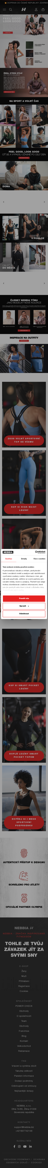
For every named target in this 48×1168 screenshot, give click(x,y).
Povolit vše (24, 598)
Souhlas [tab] (8, 559)
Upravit (22, 606)
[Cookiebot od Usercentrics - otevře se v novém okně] (35, 552)
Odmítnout (24, 614)
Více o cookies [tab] (39, 559)
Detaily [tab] (24, 559)
